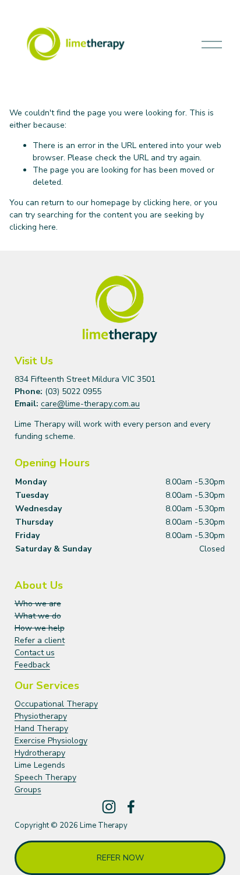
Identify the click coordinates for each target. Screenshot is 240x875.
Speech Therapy (45, 777)
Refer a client (40, 640)
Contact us (35, 652)
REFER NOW (120, 857)
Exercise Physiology (51, 740)
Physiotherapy (41, 716)
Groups (28, 789)
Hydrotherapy (40, 752)
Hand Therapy (41, 728)
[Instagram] (109, 807)
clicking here (166, 202)
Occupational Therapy (56, 703)
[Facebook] (131, 807)
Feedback (32, 664)
